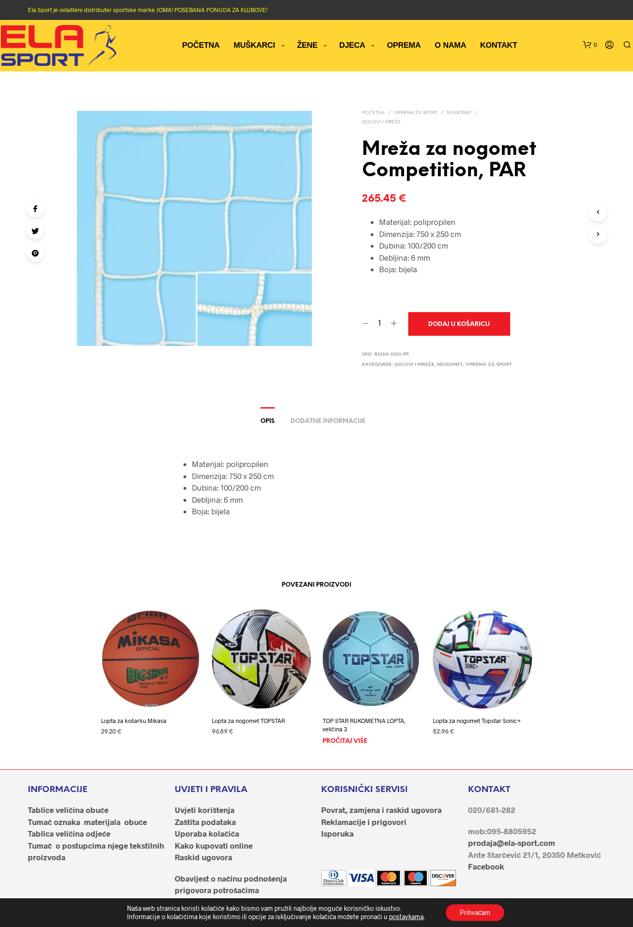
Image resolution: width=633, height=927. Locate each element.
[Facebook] (35, 208)
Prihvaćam (475, 912)
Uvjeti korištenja (204, 809)
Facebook (486, 866)
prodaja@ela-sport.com (511, 842)
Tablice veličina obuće (68, 809)
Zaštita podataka (205, 821)
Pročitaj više (345, 742)
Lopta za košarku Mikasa (133, 720)
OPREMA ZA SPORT (415, 112)
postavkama (406, 917)
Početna (373, 112)
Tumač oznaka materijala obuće (87, 821)
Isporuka (337, 833)
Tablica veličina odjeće (69, 833)
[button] (590, 45)
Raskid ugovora (203, 857)
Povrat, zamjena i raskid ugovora (381, 809)
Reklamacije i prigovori (363, 821)
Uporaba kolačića (207, 833)
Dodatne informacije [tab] (328, 421)
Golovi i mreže (381, 122)
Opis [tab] (267, 421)
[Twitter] (35, 230)
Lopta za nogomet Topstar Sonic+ (477, 720)
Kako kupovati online (214, 845)
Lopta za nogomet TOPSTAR (248, 720)
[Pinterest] (35, 253)
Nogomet (459, 112)
